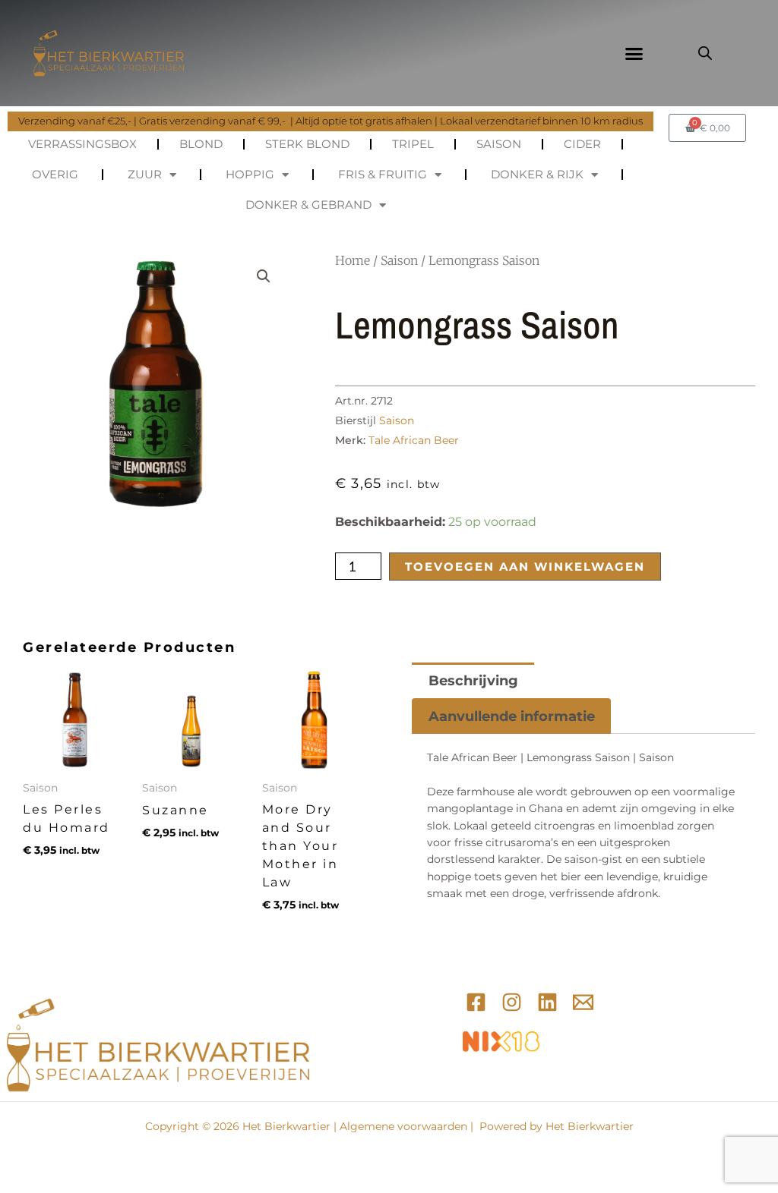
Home (352, 260)
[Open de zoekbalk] (705, 53)
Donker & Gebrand (308, 204)
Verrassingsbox (82, 144)
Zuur (145, 174)
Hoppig (250, 174)
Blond (201, 144)
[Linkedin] (547, 1002)
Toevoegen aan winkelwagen (525, 566)
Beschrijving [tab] (473, 680)
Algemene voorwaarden (403, 1126)
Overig (55, 174)
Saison (498, 144)
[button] (633, 53)
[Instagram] (511, 1002)
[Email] (583, 1002)
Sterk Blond (307, 144)
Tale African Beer (413, 440)
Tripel (413, 144)
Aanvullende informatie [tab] (512, 716)
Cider (582, 144)
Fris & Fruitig (382, 174)
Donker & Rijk (537, 174)
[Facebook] (476, 1002)
